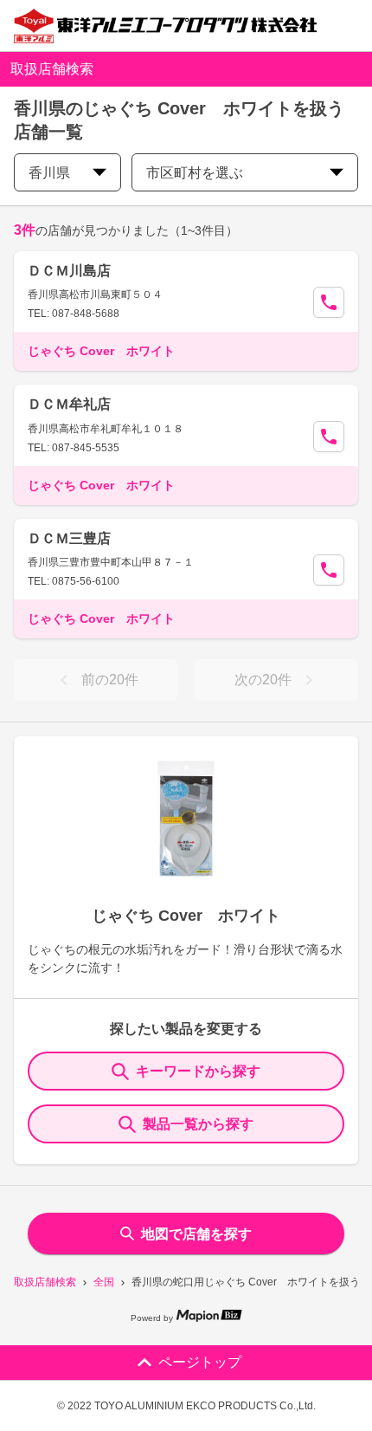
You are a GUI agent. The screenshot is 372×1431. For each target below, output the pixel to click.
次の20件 (263, 679)
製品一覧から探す (198, 1124)
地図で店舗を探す (196, 1234)
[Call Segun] (328, 302)
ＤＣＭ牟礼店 (69, 404)
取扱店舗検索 (45, 1282)
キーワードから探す (198, 1071)
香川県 (49, 172)
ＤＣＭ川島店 (69, 270)
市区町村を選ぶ (194, 172)
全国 (103, 1282)
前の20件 (109, 679)
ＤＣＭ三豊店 (69, 538)
